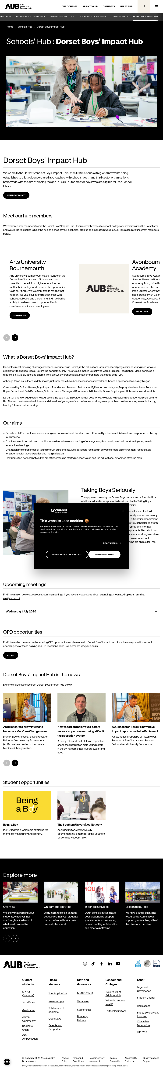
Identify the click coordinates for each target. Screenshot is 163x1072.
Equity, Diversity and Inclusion (148, 1014)
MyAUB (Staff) (85, 993)
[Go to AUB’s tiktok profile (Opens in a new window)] (93, 963)
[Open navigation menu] (156, 6)
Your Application (58, 993)
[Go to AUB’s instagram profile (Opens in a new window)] (85, 963)
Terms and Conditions (78, 1059)
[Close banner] (122, 511)
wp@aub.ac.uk (109, 229)
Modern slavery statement (96, 1059)
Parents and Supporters (55, 1027)
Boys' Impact (54, 173)
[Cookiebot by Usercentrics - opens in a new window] (53, 511)
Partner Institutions (116, 1010)
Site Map (142, 1031)
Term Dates (28, 1001)
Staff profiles (84, 1009)
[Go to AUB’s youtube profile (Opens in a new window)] (118, 963)
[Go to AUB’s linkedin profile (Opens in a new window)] (109, 963)
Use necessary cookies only (67, 554)
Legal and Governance (144, 989)
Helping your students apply (30, 16)
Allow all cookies (104, 554)
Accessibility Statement (131, 1059)
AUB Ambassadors (30, 1036)
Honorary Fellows (82, 1018)
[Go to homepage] (28, 964)
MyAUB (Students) (28, 993)
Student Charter (146, 997)
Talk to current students (56, 1010)
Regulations (143, 1005)
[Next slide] (14, 337)
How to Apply (56, 1001)
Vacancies (83, 1001)
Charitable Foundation (143, 1023)
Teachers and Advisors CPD (93, 16)
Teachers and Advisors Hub (113, 993)
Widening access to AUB (62, 16)
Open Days (55, 1018)
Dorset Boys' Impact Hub (145, 16)
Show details (110, 543)
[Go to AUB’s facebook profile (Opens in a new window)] (101, 963)
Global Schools (120, 16)
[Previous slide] (6, 762)
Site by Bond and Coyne (151, 1059)
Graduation (28, 1010)
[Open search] (144, 6)
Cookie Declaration (115, 1059)
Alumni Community (28, 1018)
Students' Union (27, 1027)
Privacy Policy (65, 1059)
